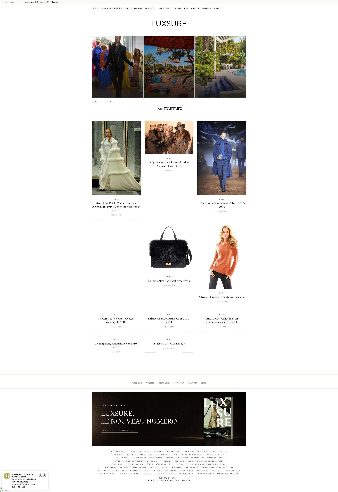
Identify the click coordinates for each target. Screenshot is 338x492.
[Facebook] (160, 32)
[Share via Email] (127, 219)
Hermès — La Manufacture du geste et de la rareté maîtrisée (194, 458)
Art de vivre (150, 8)
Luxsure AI (206, 8)
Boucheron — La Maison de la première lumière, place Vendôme (140, 455)
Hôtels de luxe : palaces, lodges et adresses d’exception (123, 471)
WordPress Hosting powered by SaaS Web (169, 480)
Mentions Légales (153, 452)
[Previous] (18, 2)
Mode (95, 8)
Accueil (95, 102)
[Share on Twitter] (111, 219)
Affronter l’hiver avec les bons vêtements (222, 297)
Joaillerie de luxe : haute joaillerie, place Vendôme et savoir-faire (202, 467)
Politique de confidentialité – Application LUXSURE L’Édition (181, 471)
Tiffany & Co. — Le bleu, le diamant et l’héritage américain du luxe (141, 464)
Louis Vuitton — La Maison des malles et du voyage (139, 458)
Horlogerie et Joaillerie (112, 8)
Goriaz (217, 8)
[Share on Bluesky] (124, 219)
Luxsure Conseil (173, 452)
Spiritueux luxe (233, 471)
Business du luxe (108, 474)
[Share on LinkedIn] (116, 219)
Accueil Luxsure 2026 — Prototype (135, 474)
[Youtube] (174, 32)
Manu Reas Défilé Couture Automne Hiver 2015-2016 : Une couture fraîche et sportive (116, 207)
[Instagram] (167, 32)
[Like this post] (105, 219)
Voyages (177, 8)
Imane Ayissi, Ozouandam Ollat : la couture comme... (47, 2)
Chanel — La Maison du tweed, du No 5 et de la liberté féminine (142, 461)
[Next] (22, 2)
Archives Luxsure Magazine (181, 474)
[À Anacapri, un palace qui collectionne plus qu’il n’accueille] (220, 67)
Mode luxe (217, 471)
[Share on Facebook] (108, 219)
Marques (160, 474)
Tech (186, 8)
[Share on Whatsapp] (119, 219)
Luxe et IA (195, 8)
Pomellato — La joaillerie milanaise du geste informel (199, 461)
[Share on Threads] (122, 219)
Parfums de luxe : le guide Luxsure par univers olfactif (201, 464)
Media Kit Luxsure (119, 452)
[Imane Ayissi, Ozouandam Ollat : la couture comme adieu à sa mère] (117, 67)
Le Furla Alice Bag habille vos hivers (169, 281)
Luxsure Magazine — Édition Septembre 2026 (218, 474)
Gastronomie (164, 8)
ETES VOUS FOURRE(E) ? (169, 343)
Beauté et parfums (133, 8)
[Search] (245, 8)
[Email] (178, 32)
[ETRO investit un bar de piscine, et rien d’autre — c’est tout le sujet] (169, 67)
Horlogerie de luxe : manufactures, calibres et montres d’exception (136, 467)
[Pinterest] (171, 32)
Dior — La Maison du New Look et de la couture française (200, 455)
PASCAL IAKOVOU (105, 93)
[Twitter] (163, 32)
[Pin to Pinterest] (113, 219)
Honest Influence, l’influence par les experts (206, 452)
